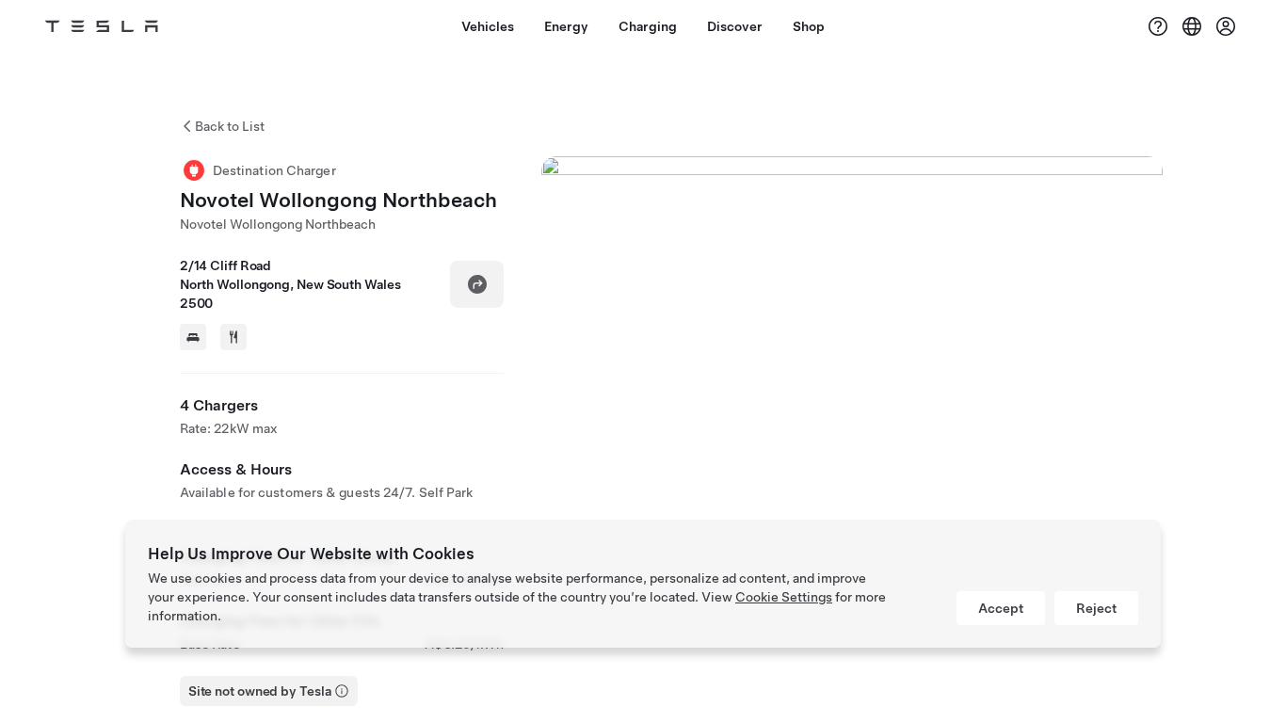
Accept (1000, 608)
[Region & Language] (1192, 26)
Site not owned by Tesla (259, 691)
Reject (1096, 608)
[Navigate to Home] (101, 26)
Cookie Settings (783, 596)
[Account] (1226, 26)
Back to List (230, 126)
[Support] (1158, 26)
